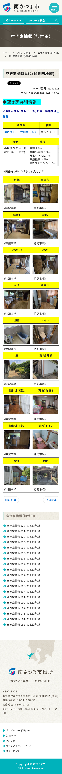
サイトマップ (13, 751)
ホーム (6, 52)
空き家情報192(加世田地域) (24, 608)
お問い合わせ (42, 681)
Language (15, 20)
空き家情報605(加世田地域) (24, 586)
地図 (54, 696)
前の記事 (10, 499)
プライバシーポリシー (18, 730)
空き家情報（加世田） (21, 515)
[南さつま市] (21, 7)
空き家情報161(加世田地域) (24, 619)
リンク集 (10, 740)
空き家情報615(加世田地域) (24, 558)
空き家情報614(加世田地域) (24, 564)
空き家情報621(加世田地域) (24, 531)
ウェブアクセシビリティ (18, 746)
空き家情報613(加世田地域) (24, 569)
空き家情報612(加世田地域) (24, 575)
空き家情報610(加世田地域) (24, 580)
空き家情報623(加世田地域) (24, 525)
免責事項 (11, 735)
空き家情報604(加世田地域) (24, 591)
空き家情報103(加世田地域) (24, 547)
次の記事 (51, 499)
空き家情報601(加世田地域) (24, 597)
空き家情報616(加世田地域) (24, 542)
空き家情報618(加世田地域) (24, 553)
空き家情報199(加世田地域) (24, 602)
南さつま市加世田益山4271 (21, 132)
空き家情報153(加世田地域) (24, 624)
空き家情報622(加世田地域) (24, 536)
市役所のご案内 (19, 681)
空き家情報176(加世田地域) (24, 613)
